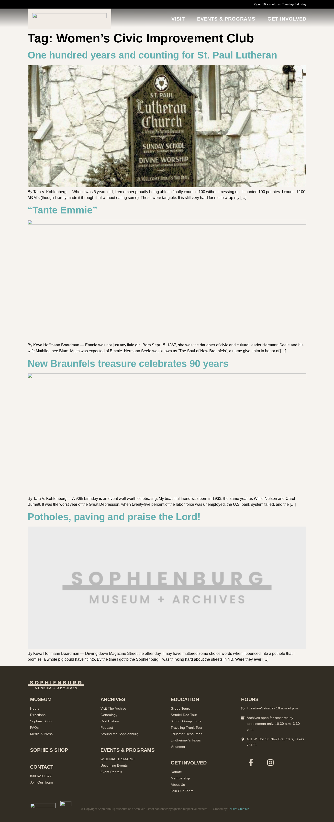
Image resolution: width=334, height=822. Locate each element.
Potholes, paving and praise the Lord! (114, 516)
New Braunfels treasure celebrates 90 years (128, 363)
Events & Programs (226, 19)
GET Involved (286, 19)
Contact (41, 767)
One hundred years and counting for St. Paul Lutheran (152, 55)
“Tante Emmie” (62, 210)
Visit (178, 19)
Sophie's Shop (49, 750)
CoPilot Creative (238, 809)
